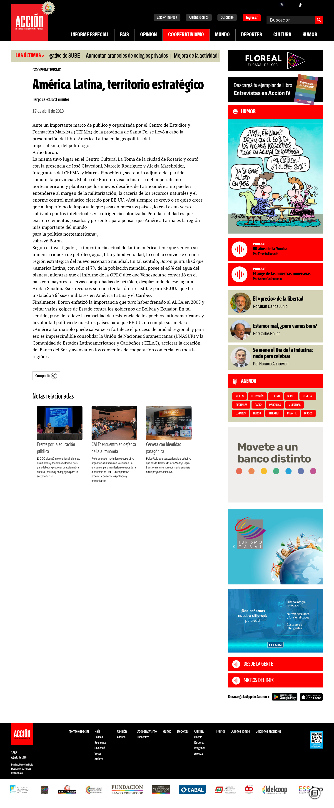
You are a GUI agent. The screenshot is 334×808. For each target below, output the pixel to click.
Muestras (295, 405)
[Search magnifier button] (319, 20)
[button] (273, 579)
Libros (257, 413)
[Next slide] (317, 546)
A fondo (121, 737)
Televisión (257, 396)
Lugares (241, 413)
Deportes (251, 34)
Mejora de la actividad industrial (186, 56)
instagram (291, 4)
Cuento (198, 737)
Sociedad (100, 748)
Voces (98, 753)
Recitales (241, 405)
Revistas (308, 396)
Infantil (292, 413)
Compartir (42, 376)
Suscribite (227, 18)
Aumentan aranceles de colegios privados (108, 56)
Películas (275, 405)
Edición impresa (167, 18)
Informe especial (90, 34)
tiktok (300, 4)
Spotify (318, 4)
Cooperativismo (186, 34)
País (124, 34)
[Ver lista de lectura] (315, 793)
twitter (282, 4)
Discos (308, 413)
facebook (273, 4)
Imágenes (199, 748)
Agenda (198, 753)
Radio (258, 405)
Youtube (309, 4)
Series (291, 396)
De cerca (199, 742)
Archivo (99, 759)
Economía (100, 742)
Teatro (275, 396)
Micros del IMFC (259, 680)
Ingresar (252, 18)
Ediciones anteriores (268, 732)
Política (99, 737)
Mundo (222, 34)
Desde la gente (258, 664)
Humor (309, 34)
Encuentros (143, 737)
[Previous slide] (233, 546)
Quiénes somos (199, 18)
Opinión (148, 34)
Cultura (282, 34)
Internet (274, 413)
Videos (240, 396)
